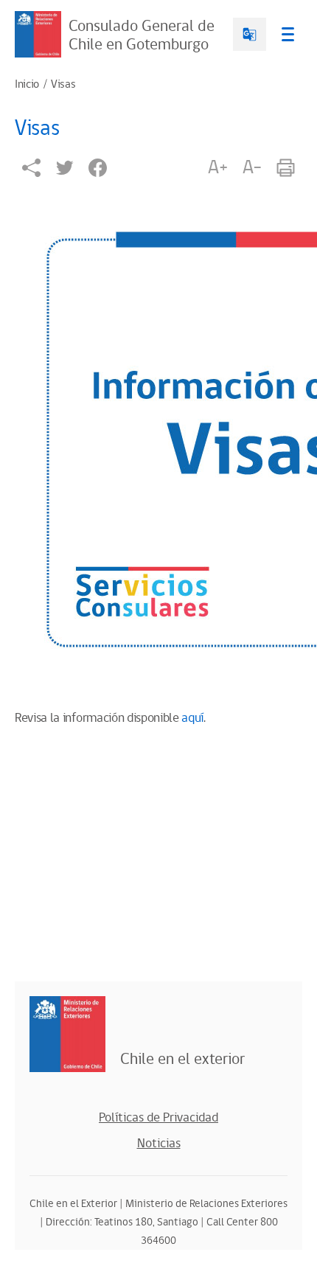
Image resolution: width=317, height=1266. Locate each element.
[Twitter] (64, 167)
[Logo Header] (38, 34)
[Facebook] (97, 167)
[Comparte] (31, 167)
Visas (63, 85)
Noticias (159, 1143)
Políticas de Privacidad (158, 1117)
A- (252, 167)
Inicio (27, 85)
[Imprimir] (285, 167)
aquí (192, 718)
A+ (217, 167)
